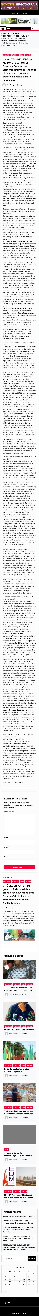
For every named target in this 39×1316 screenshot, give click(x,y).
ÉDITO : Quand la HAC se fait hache (19, 1030)
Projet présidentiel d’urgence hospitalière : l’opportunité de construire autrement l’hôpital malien (19, 1229)
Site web (7, 857)
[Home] (3, 28)
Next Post (6, 877)
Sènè (22, 55)
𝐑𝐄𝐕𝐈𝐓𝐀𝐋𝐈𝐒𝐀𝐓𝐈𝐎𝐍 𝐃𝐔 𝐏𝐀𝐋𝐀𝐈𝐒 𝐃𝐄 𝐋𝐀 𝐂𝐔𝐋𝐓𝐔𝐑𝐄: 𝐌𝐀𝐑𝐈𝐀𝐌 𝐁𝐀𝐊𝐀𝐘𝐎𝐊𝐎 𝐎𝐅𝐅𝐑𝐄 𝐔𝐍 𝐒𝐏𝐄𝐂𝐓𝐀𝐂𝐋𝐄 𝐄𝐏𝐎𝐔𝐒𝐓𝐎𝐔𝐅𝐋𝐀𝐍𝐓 (19, 1247)
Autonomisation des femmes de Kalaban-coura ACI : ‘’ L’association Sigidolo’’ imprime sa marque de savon (19, 989)
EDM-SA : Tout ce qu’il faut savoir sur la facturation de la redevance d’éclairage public (19, 1196)
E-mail (7, 847)
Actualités (6, 55)
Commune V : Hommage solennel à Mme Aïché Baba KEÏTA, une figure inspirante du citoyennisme (19, 1238)
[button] (33, 28)
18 (10, 1282)
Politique (15, 55)
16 (33, 1279)
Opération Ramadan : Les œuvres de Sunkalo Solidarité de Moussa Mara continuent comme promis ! (18, 1112)
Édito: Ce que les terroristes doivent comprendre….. (16, 1070)
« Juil (4, 1292)
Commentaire (9, 811)
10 (5, 1279)
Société (28, 55)
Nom (6, 838)
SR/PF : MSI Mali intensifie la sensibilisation (19, 1216)
